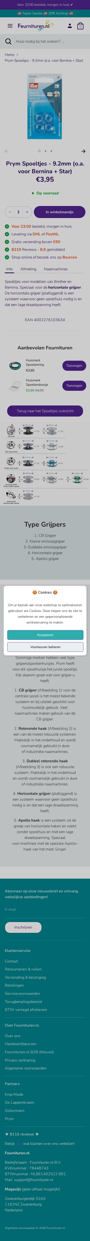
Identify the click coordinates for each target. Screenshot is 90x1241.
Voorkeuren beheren (45, 646)
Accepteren (45, 634)
